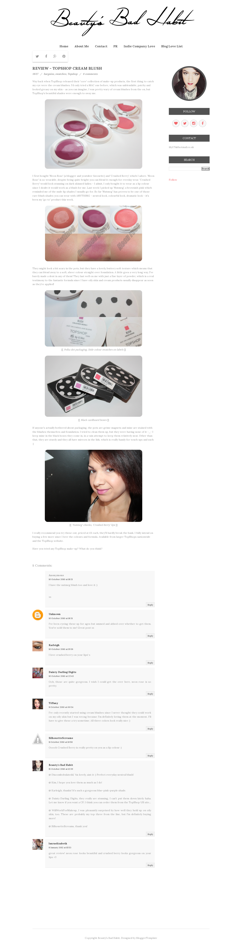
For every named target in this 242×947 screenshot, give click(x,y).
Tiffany (53, 703)
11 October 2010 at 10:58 (61, 742)
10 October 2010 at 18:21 (61, 579)
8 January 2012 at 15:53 (60, 847)
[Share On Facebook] (46, 56)
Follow (173, 179)
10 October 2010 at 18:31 (61, 618)
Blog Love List (172, 46)
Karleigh (54, 645)
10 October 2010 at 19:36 (61, 649)
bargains (49, 74)
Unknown (55, 614)
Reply (150, 604)
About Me (81, 46)
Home (64, 46)
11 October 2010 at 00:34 (61, 707)
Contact (101, 46)
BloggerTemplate (146, 938)
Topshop (72, 74)
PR (115, 46)
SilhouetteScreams (61, 738)
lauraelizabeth (58, 843)
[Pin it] (64, 56)
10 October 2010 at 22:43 (61, 676)
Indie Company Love (139, 46)
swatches (60, 74)
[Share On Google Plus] (55, 56)
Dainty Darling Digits (62, 672)
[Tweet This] (37, 56)
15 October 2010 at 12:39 (61, 769)
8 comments (90, 74)
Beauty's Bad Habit (61, 765)
